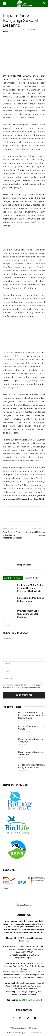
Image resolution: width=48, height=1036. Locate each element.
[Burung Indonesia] (19, 811)
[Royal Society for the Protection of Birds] (17, 861)
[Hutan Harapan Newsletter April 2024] (9, 742)
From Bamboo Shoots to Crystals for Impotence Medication (12, 535)
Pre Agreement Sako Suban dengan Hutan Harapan (28, 613)
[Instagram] (20, 1018)
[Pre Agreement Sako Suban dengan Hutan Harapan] (9, 614)
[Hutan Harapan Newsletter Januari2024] (9, 755)
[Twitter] (27, 1018)
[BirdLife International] (17, 835)
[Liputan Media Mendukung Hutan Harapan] (9, 600)
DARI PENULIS (32, 578)
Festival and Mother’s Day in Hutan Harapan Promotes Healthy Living (30, 588)
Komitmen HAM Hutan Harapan (35, 533)
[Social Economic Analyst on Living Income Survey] (9, 768)
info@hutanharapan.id (30, 1000)
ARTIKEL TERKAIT (12, 578)
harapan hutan (15, 30)
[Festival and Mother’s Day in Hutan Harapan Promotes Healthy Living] (9, 588)
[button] (44, 3)
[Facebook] (13, 1018)
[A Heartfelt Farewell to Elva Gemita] (9, 729)
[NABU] (6, 888)
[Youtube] (34, 1018)
